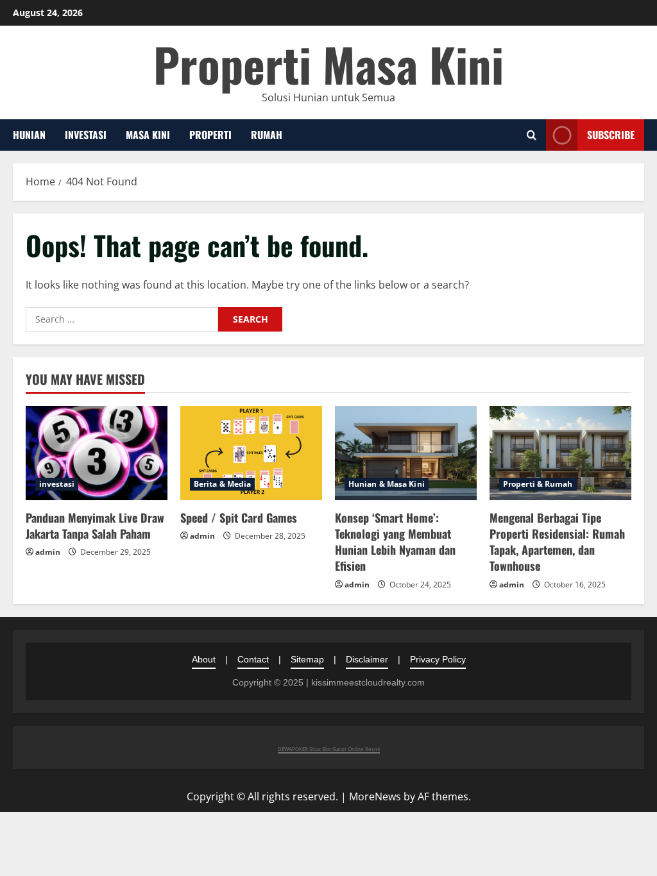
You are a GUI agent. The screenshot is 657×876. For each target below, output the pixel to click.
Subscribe (611, 134)
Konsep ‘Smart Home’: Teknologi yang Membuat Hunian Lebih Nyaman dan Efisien (395, 542)
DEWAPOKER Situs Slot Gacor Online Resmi (329, 748)
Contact (253, 659)
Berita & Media (222, 483)
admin (47, 551)
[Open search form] (531, 134)
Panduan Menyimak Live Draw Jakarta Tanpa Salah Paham (95, 525)
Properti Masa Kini (328, 63)
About (204, 659)
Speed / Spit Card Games (238, 517)
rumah (266, 134)
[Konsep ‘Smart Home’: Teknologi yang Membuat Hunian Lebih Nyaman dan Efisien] (406, 453)
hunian (29, 134)
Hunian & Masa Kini (386, 483)
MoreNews (375, 796)
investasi (86, 134)
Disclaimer (367, 659)
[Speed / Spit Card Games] (251, 453)
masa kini (148, 134)
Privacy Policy (438, 659)
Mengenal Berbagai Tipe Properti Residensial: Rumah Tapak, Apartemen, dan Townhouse (557, 542)
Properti (210, 134)
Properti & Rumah (538, 483)
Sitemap (307, 659)
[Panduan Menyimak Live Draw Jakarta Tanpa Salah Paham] (96, 453)
